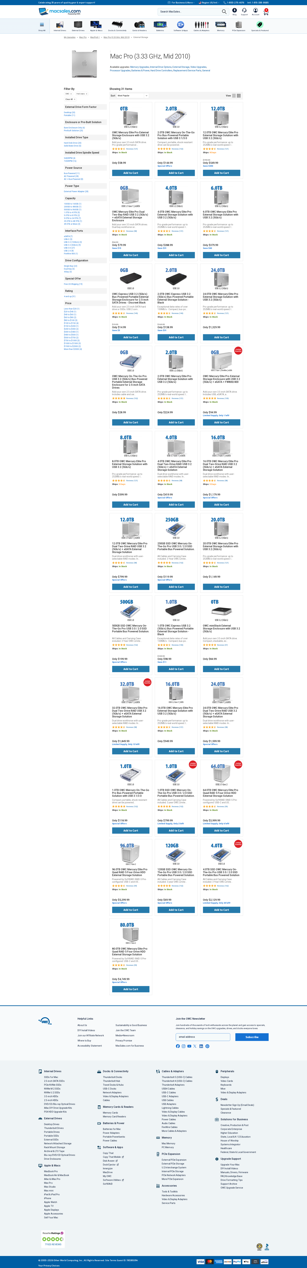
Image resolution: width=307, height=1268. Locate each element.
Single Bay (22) (70, 266)
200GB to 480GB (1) (72, 207)
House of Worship (230, 1140)
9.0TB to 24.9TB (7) (72, 218)
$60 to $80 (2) (70, 317)
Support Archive (229, 1184)
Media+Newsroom (125, 1035)
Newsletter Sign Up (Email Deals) (237, 1105)
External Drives (53, 1118)
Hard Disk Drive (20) (72, 143)
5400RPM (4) (69, 158)
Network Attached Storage (57, 1143)
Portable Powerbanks (114, 1136)
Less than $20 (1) (71, 309)
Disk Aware (108, 1161)
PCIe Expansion (171, 1154)
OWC (67, 94)
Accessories (169, 1185)
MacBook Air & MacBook (56, 1175)
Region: (209, 2)
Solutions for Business (234, 1119)
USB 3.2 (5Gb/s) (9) (72, 245)
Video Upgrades (198, 67)
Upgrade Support (231, 1158)
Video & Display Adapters (116, 1096)
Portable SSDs (51, 1136)
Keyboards (226, 1085)
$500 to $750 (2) (71, 338)
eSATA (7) (68, 236)
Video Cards (227, 1081)
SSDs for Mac (51, 1077)
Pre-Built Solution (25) (73, 130)
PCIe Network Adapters (174, 1175)
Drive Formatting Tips (232, 1180)
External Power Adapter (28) (76, 191)
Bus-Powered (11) (72, 173)
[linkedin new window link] (201, 1046)
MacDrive (108, 1172)
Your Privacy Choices (48, 1265)
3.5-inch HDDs (51, 1096)
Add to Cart (130, 173)
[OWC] (59, 12)
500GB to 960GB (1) (72, 209)
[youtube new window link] (189, 1046)
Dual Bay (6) (69, 269)
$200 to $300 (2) (71, 329)
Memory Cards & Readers (118, 1106)
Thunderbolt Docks (112, 1077)
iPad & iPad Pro (52, 1194)
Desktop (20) (69, 112)
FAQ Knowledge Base (231, 1176)
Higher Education (229, 1133)
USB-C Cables (169, 1092)
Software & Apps (113, 1147)
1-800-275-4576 (235, 2)
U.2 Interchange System (174, 1167)
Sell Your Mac (51, 1217)
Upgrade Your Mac (230, 1164)
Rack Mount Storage (54, 1147)
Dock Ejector (109, 1164)
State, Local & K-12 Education (236, 1136)
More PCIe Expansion (172, 1179)
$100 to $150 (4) (71, 323)
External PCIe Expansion (174, 1160)
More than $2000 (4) (73, 349)
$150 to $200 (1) (71, 326)
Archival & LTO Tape (54, 1151)
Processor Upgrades (120, 70)
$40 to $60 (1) (70, 314)
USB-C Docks (109, 1088)
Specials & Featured (231, 1109)
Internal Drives (52, 1071)
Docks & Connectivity (115, 1071)
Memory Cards (110, 1112)
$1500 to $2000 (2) (72, 346)
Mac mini (48, 1190)
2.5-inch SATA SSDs (54, 1081)
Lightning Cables (170, 1108)
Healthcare (226, 1148)
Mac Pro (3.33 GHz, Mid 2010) (117, 37)
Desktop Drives (51, 1124)
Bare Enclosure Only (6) (74, 128)
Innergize (108, 1168)
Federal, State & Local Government (238, 1152)
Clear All (69, 99)
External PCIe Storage (173, 1163)
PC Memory (168, 1147)
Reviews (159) (223, 398)
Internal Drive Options (161, 67)
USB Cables (168, 1100)
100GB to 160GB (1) (72, 204)
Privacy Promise (124, 1040)
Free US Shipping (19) (73, 284)
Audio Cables (168, 1123)
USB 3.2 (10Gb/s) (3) (73, 242)
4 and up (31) (69, 296)
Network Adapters (112, 1092)
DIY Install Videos (86, 1030)
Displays (225, 1077)
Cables (106, 1100)
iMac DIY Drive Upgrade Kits (58, 1108)
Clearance (226, 1112)
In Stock (123, 152)
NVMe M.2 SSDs (52, 1088)
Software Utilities (112, 1180)
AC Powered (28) (71, 176)
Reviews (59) (222, 807)
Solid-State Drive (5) (72, 146)
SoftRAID (108, 1184)
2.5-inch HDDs (51, 1100)
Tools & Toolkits (170, 1191)
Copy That (108, 1153)
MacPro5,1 (95, 37)
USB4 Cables (168, 1088)
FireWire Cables (169, 1127)
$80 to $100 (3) (70, 320)
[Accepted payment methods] (232, 1262)
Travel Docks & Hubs (113, 1085)
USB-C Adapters (170, 1096)
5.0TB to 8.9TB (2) (72, 215)
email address (187, 1036)
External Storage (181, 67)
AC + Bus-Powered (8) (73, 179)
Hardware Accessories (173, 1195)
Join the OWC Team (126, 1030)
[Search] (224, 12)
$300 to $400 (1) (71, 332)
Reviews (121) (132, 149)
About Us (82, 1025)
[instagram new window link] (183, 1046)
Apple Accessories (53, 1213)
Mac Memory (168, 1143)
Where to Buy (84, 1040)
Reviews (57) (222, 645)
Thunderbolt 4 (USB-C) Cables (177, 1081)
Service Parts (168, 1203)
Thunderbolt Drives (54, 1128)
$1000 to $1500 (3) (72, 343)
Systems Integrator (230, 1144)
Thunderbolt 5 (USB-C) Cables (177, 1077)
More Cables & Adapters (174, 1131)
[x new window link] (195, 1046)
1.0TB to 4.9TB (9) (72, 212)
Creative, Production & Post (234, 1125)
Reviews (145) (132, 313)
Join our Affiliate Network (91, 1035)
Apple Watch (50, 1202)
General (206, 70)
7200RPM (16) (70, 161)
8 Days (213, 152)
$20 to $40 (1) (70, 312)
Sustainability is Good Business (131, 1025)
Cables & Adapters (173, 1071)
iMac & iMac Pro (52, 1179)
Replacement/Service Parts (187, 70)
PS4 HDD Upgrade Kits (55, 1111)
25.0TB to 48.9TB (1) (73, 221)
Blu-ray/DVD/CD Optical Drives (59, 1155)
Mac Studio (50, 1186)
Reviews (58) (131, 231)
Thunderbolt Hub (111, 1081)
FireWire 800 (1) (71, 254)
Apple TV (49, 1206)
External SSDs (51, 1139)
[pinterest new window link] (207, 1046)
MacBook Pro (51, 1171)
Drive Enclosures (52, 1159)
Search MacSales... (170, 11)
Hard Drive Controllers (161, 70)
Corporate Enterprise (231, 1129)
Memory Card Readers (114, 1116)
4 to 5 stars (81, 94)
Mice (223, 1088)
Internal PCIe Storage (173, 1171)
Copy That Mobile (112, 1157)
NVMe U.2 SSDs (52, 1092)
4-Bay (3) (68, 272)
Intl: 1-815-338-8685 (258, 2)
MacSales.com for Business (130, 1045)
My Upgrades (69, 37)
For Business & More (182, 2)
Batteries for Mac (112, 1129)
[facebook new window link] (178, 1046)
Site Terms (110, 1260)
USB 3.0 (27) (69, 248)
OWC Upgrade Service (232, 1187)
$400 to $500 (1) (71, 335)
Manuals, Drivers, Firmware (234, 1172)
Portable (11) (69, 115)
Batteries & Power (140, 70)
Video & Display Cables (173, 1111)
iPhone (47, 1198)
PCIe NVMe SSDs (52, 1085)
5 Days (122, 484)
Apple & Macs (52, 1165)
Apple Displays (51, 1210)
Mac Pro (83, 37)
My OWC (107, 1176)
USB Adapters (169, 1104)
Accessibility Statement (90, 1045)
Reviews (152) (177, 149)
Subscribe (252, 1037)
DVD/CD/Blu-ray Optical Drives (59, 1104)
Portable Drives (52, 1132)
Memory (167, 1137)
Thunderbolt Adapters (173, 1085)
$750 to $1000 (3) (72, 340)
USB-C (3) (68, 239)
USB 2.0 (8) (69, 251)
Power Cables (110, 1140)
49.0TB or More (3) (72, 224)
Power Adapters (111, 1133)
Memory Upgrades (139, 67)
